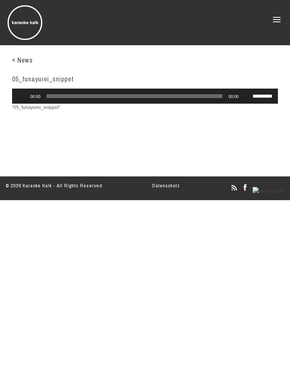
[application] (145, 96)
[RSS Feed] (234, 190)
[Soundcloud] (268, 190)
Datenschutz (166, 185)
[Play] (22, 96)
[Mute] (247, 96)
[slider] (263, 95)
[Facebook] (245, 190)
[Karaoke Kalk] (25, 37)
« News (22, 60)
